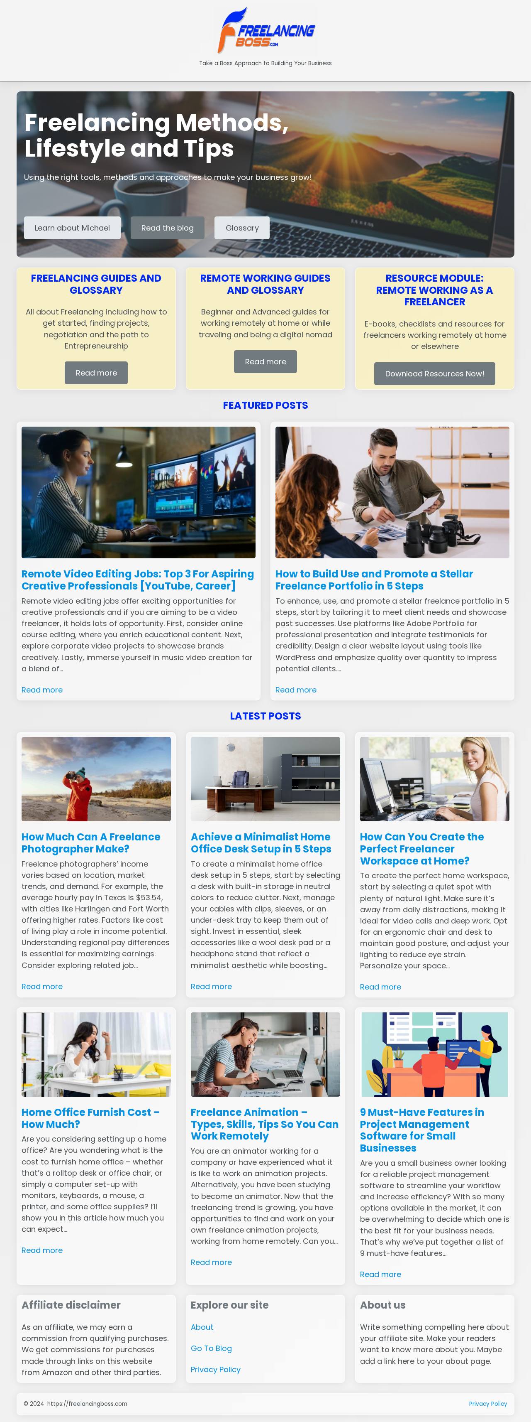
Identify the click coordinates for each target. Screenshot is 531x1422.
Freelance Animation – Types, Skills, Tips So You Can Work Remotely (265, 1124)
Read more (96, 373)
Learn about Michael (72, 228)
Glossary (242, 228)
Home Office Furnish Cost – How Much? (91, 1119)
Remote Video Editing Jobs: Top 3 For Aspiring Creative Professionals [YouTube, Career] (138, 580)
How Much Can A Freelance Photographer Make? (91, 843)
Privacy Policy (216, 1369)
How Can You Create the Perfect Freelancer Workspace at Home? (422, 849)
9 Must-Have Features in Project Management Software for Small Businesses (422, 1130)
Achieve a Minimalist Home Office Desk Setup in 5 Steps (261, 843)
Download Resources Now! (435, 373)
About (202, 1327)
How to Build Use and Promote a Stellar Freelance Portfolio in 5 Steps (374, 580)
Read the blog (167, 228)
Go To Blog (211, 1348)
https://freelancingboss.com (87, 1404)
